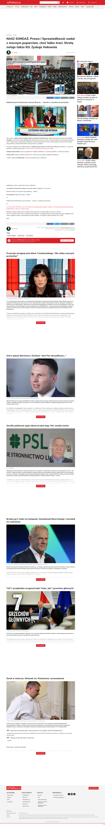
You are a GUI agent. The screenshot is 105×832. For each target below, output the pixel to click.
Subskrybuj (72, 228)
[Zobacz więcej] (88, 69)
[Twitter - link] (74, 794)
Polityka (15, 35)
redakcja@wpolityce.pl (65, 227)
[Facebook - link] (69, 794)
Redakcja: (9, 811)
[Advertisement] (52, 19)
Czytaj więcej (40, 322)
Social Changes (11, 235)
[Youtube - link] (72, 794)
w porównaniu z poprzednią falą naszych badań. (39, 148)
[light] (63, 2)
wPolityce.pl (9, 35)
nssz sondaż (29, 235)
